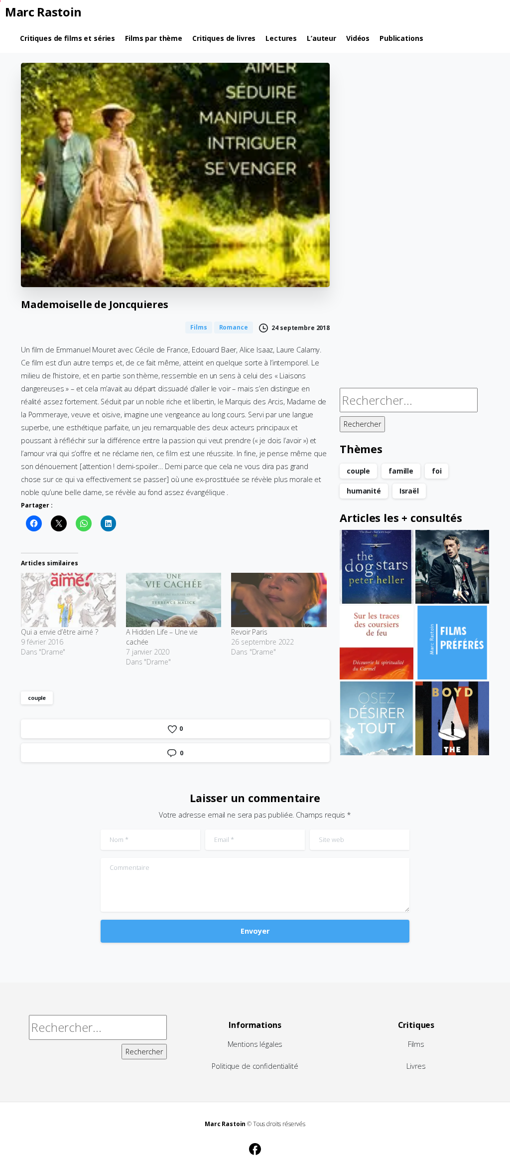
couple (37, 697)
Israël (409, 491)
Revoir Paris (249, 632)
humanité (364, 491)
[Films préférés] (452, 642)
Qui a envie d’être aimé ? (59, 632)
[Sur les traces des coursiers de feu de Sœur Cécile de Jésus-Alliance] (376, 642)
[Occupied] (452, 567)
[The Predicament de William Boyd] (452, 718)
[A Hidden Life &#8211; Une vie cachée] (173, 600)
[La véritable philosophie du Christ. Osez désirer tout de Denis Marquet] (376, 718)
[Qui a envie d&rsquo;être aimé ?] (68, 600)
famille (400, 471)
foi (437, 471)
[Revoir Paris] (278, 600)
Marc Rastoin (43, 11)
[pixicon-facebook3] (255, 1147)
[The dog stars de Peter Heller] (376, 567)
